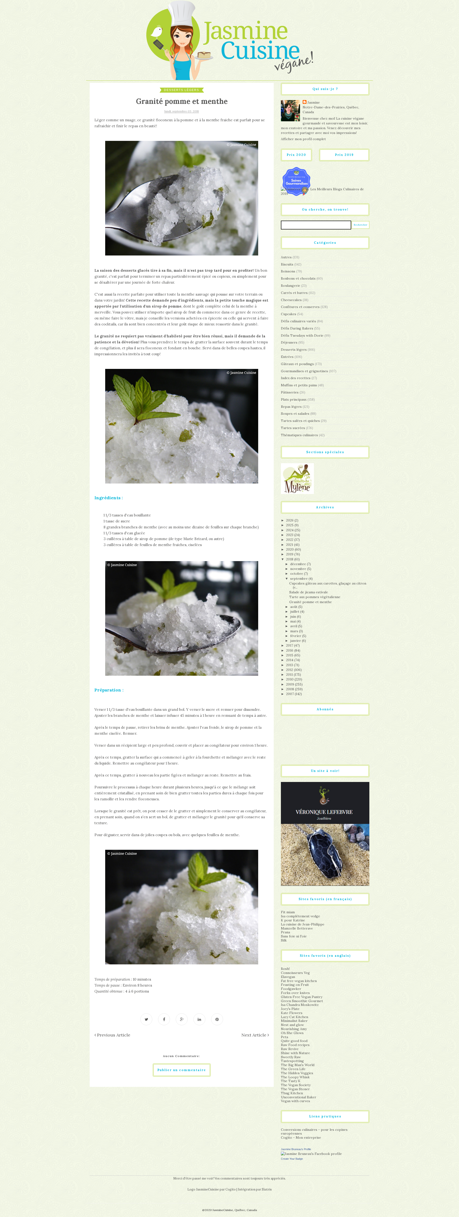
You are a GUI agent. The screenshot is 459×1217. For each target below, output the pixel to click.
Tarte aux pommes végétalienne (314, 597)
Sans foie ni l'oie (294, 936)
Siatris (267, 1189)
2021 (290, 544)
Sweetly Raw (291, 1057)
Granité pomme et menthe (310, 602)
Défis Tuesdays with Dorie (302, 335)
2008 (290, 689)
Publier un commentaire (181, 1070)
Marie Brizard (195, 539)
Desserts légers (181, 90)
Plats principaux (293, 399)
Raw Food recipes (295, 1045)
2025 (290, 525)
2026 (290, 520)
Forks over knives (295, 993)
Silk (284, 940)
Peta (284, 1037)
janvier (296, 640)
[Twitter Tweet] (146, 1019)
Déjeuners (289, 342)
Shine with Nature (295, 1053)
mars (294, 631)
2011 (290, 674)
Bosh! (285, 969)
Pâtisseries (290, 392)
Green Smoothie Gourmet (302, 1001)
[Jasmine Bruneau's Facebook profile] (311, 1154)
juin (293, 616)
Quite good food (294, 1041)
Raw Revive (290, 1049)
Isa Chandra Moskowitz (300, 1005)
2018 (290, 559)
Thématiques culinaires (299, 435)
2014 (290, 660)
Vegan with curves (295, 1101)
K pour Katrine (293, 920)
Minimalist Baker (294, 1021)
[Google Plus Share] (182, 1019)
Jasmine (313, 102)
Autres (286, 257)
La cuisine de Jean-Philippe (302, 924)
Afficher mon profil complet (303, 139)
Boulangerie (290, 285)
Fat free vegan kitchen (299, 981)
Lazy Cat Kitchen (294, 1017)
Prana (285, 932)
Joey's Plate (290, 1009)
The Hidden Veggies (297, 1073)
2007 (290, 694)
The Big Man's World (297, 1065)
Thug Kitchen (292, 1093)
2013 (290, 665)
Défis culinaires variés (298, 321)
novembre (298, 569)
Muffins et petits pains (299, 385)
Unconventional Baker (298, 1097)
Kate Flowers (291, 1013)
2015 (290, 655)
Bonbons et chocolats (298, 278)
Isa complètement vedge (300, 916)
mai (293, 621)
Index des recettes (296, 378)
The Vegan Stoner (295, 1089)
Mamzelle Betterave (297, 928)
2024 (290, 530)
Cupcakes (288, 314)
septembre (299, 578)
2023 (290, 535)
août (294, 607)
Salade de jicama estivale (308, 592)
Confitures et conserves (300, 307)
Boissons (288, 271)
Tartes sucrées (293, 428)
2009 (290, 684)
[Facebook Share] (164, 1019)
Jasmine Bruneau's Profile (296, 1149)
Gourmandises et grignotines (304, 371)
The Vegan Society (296, 1085)
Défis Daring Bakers (297, 328)
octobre (297, 573)
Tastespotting (292, 1061)
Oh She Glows (292, 1033)
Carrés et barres (294, 293)
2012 (290, 670)
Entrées (287, 357)
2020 (290, 549)
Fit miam (288, 912)
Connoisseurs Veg (295, 973)
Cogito (230, 1189)
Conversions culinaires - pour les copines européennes (314, 1131)
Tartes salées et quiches (300, 421)
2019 (290, 554)
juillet (295, 611)
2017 (290, 645)
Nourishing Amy (294, 1029)
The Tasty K (291, 1081)
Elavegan (288, 977)
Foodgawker (291, 989)
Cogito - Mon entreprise (301, 1137)
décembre (298, 564)
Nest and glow (292, 1025)
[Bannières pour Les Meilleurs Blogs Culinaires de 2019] (325, 191)
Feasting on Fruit (295, 985)
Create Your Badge (292, 1158)
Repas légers (291, 406)
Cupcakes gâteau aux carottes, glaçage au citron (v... (327, 585)
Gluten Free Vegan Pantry (301, 997)
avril (294, 626)
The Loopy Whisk (295, 1077)
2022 (290, 539)
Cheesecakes (291, 300)
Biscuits (287, 264)
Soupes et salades (295, 413)
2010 (290, 679)
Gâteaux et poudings (297, 364)
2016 (290, 650)
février (296, 636)
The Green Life (293, 1069)
